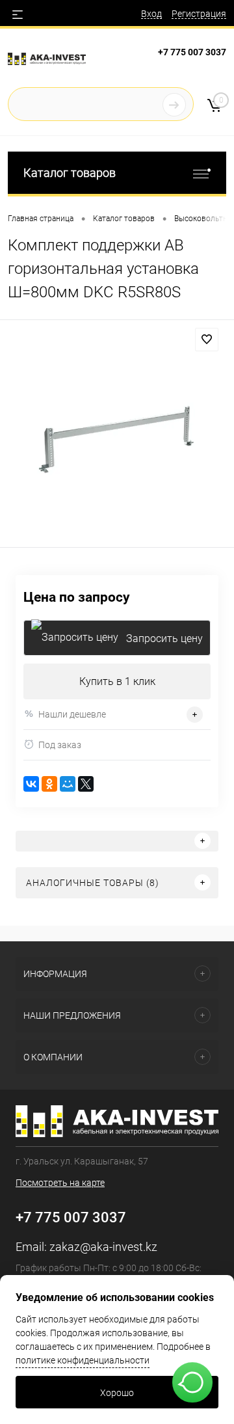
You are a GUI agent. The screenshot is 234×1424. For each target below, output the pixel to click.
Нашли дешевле (72, 714)
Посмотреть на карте (60, 1182)
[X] (86, 784)
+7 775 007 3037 (192, 52)
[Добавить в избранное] (206, 339)
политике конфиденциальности (83, 1360)
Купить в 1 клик (117, 681)
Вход (151, 13)
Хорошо (117, 1393)
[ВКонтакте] (31, 784)
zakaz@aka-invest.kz (103, 1247)
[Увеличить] (117, 435)
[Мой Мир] (67, 784)
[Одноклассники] (49, 784)
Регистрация (199, 13)
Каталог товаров (69, 173)
